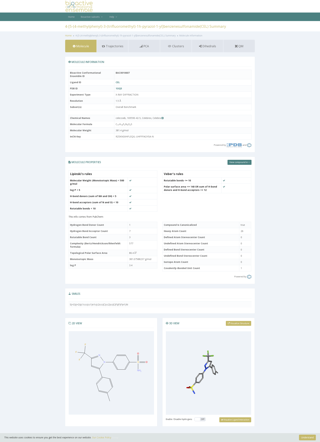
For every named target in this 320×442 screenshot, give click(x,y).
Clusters (177, 46)
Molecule (82, 46)
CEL (118, 82)
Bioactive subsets (90, 16)
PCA (145, 46)
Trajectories (114, 46)
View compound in (238, 162)
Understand (307, 437)
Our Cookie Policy (101, 437)
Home (71, 16)
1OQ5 (119, 88)
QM (240, 46)
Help (112, 16)
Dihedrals (209, 46)
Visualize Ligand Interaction (236, 419)
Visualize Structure (239, 323)
